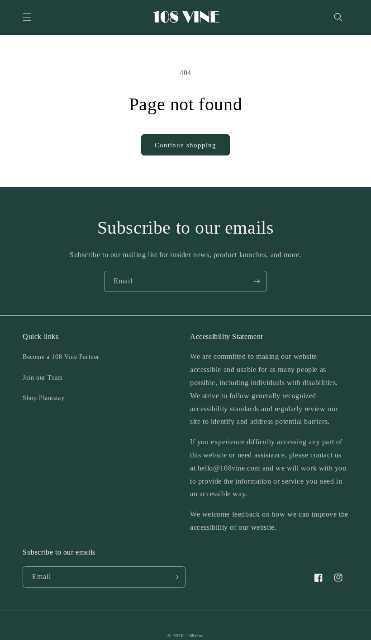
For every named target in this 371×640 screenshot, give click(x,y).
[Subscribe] (256, 281)
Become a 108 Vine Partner (61, 356)
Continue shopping (185, 145)
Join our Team (43, 377)
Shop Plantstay (43, 398)
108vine (195, 635)
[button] (27, 17)
